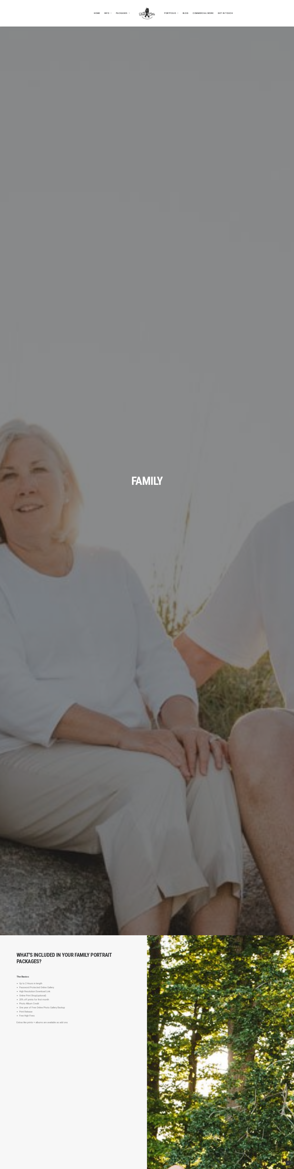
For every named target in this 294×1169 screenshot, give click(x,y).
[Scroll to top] (288, 1163)
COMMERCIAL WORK (203, 13)
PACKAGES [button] (121, 13)
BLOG (185, 13)
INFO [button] (106, 13)
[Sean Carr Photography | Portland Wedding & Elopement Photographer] (147, 13)
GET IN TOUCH (225, 13)
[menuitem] (97, 13)
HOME (97, 13)
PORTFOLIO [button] (170, 13)
